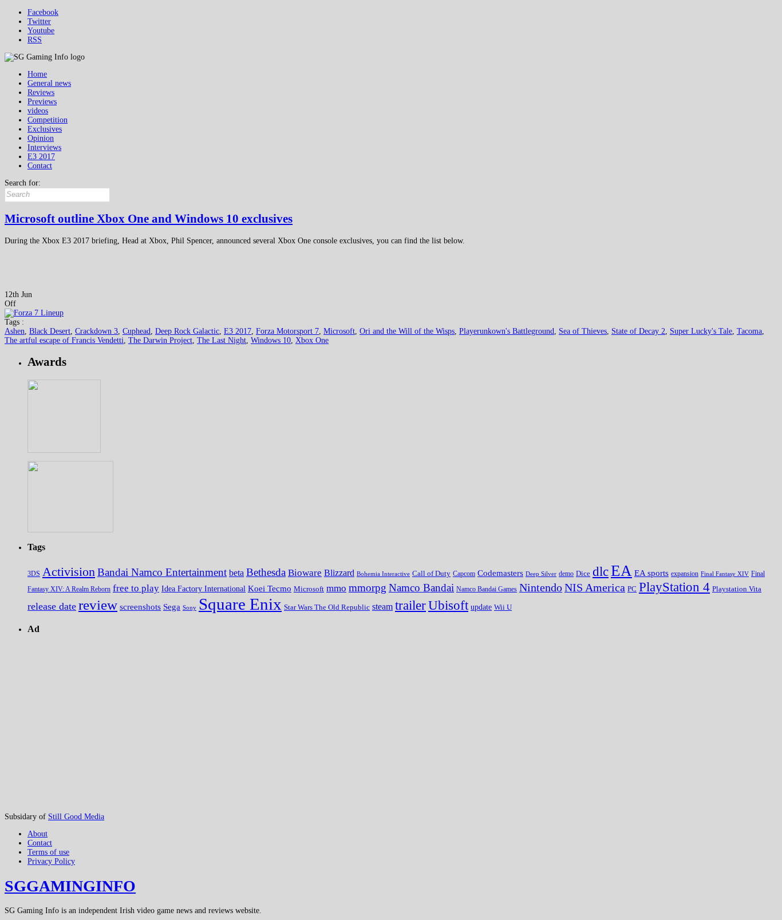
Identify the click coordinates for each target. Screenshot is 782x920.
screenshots (140, 606)
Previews (42, 101)
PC (632, 589)
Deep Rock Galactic (187, 331)
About (37, 834)
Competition (47, 120)
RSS (34, 39)
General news (49, 83)
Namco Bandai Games (486, 589)
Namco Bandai (421, 588)
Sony (189, 608)
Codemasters (500, 573)
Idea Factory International (203, 589)
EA (621, 570)
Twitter (39, 21)
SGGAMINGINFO (70, 886)
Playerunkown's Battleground (506, 331)
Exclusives (44, 129)
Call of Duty (431, 573)
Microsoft (339, 331)
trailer (410, 605)
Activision (68, 571)
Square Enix (240, 604)
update (481, 607)
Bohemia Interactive (383, 573)
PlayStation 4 (674, 587)
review (97, 605)
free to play (136, 588)
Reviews (40, 92)
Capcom (464, 573)
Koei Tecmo (269, 588)
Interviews (44, 147)
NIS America (594, 587)
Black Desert (49, 331)
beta (236, 573)
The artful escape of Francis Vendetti (64, 340)
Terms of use (48, 852)
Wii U (503, 607)
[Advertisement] (569, 78)
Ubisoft (448, 605)
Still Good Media (76, 816)
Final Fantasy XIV (725, 573)
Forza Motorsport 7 (287, 331)
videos (37, 110)
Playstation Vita (736, 589)
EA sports (651, 573)
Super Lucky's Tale (701, 331)
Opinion (40, 138)
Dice (583, 573)
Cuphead (137, 331)
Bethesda (266, 572)
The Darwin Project (160, 340)
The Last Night (221, 340)
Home (37, 74)
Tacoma (749, 331)
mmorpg (367, 588)
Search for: (23, 183)
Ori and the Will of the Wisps (407, 331)
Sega (171, 606)
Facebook (42, 12)
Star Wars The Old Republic (327, 607)
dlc (601, 571)
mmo (336, 588)
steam (382, 606)
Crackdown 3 (96, 331)
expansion (684, 574)
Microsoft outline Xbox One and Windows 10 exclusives (149, 219)
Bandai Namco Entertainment (162, 572)
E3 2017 (41, 156)
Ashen (15, 331)
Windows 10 (271, 340)
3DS (33, 573)
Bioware (305, 572)
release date (51, 606)
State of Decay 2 (638, 331)
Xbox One (312, 340)
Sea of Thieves (583, 331)
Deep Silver (541, 573)
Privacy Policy (51, 861)
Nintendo (540, 587)
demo (566, 574)
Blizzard (339, 572)
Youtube (40, 30)
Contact (39, 165)
